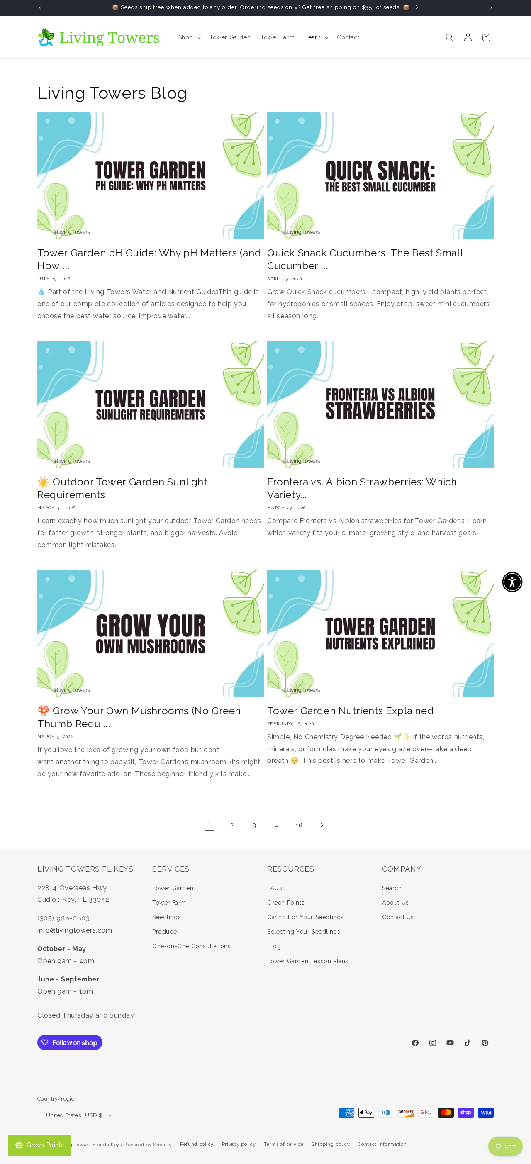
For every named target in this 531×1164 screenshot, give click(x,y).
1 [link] (209, 825)
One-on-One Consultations (191, 946)
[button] (189, 37)
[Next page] (321, 825)
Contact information (382, 1144)
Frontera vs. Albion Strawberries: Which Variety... (362, 488)
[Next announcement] (491, 8)
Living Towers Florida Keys (89, 1144)
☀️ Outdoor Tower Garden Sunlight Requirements (122, 488)
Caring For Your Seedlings (305, 917)
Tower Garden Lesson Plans (307, 961)
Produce (164, 931)
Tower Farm (169, 902)
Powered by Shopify (148, 1144)
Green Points (285, 902)
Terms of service (283, 1144)
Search (392, 888)
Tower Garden (172, 888)
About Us (395, 902)
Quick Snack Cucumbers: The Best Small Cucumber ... (365, 259)
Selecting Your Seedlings (303, 931)
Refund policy (197, 1144)
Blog (274, 946)
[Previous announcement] (40, 8)
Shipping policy (331, 1144)
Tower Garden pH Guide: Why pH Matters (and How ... (149, 259)
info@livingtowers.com (74, 930)
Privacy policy (239, 1144)
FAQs (274, 888)
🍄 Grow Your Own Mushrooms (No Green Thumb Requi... (139, 717)
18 (299, 825)
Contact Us (398, 917)
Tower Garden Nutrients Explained (350, 711)
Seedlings (166, 917)
